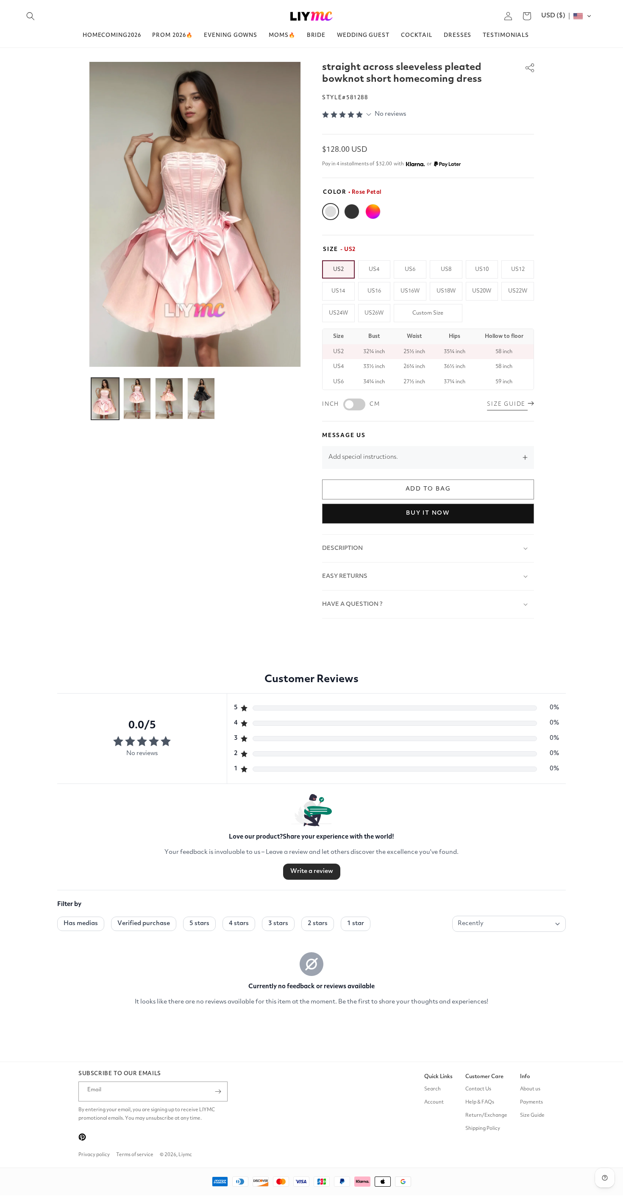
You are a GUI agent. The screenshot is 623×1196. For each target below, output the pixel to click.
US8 (446, 269)
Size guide (507, 404)
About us (530, 1089)
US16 (374, 291)
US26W (374, 313)
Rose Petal (330, 211)
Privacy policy (94, 1154)
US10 (482, 269)
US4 (374, 269)
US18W (446, 291)
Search (432, 1089)
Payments (531, 1102)
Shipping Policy (482, 1128)
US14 (338, 291)
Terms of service (134, 1154)
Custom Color (372, 211)
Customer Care (484, 1076)
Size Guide (532, 1115)
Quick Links (438, 1076)
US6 (410, 269)
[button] (30, 16)
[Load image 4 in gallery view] (201, 398)
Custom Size (427, 313)
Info (525, 1076)
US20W (481, 291)
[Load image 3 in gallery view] (169, 398)
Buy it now (428, 513)
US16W (410, 291)
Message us (344, 435)
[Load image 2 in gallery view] (137, 398)
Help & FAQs (479, 1102)
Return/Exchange (486, 1115)
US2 (338, 269)
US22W (517, 291)
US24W (338, 313)
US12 (518, 269)
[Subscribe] (218, 1091)
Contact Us (478, 1089)
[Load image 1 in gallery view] (105, 398)
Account (434, 1102)
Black (351, 211)
